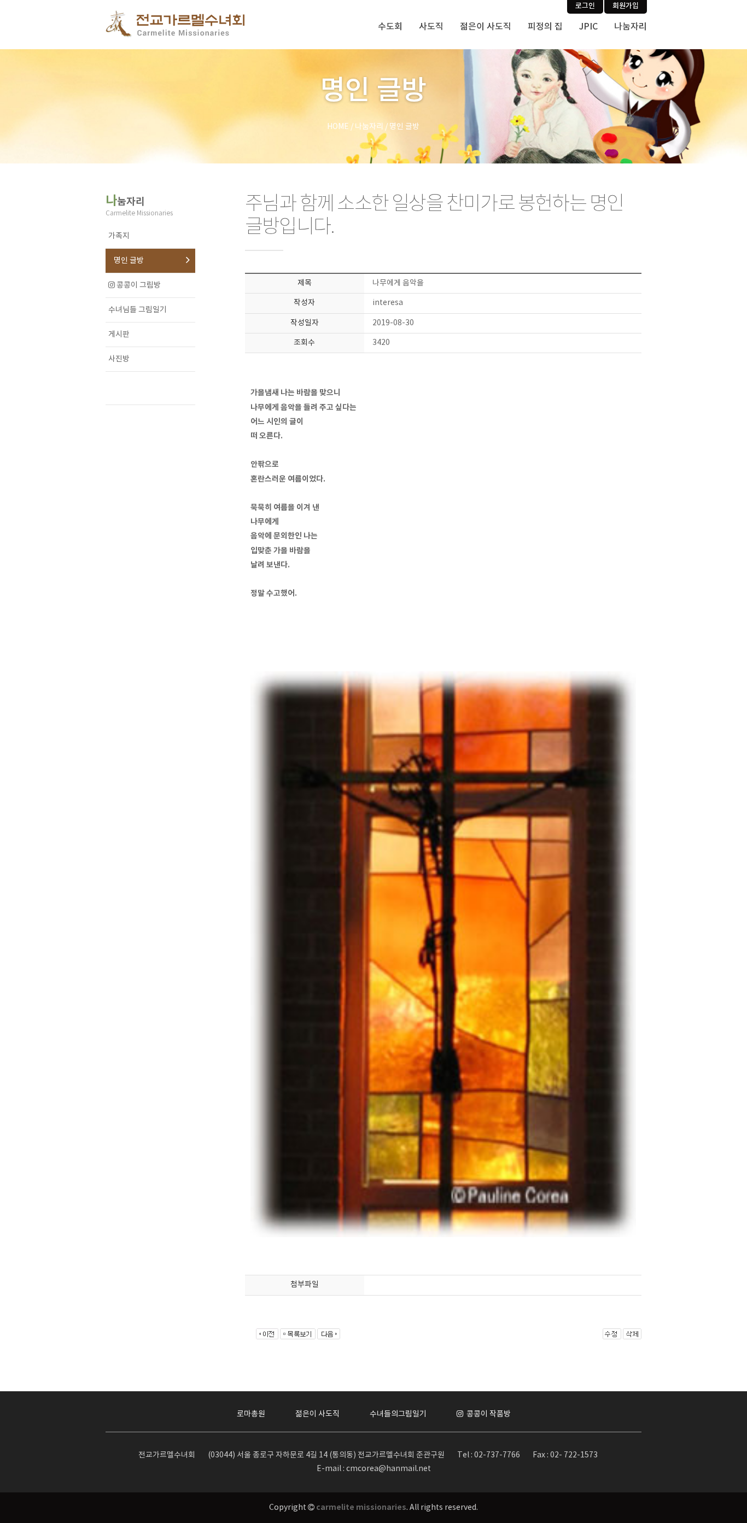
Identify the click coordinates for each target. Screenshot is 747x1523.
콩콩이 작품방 (488, 1414)
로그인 (585, 6)
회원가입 (625, 6)
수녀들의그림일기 (398, 1414)
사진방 (119, 359)
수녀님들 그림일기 (137, 310)
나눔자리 (630, 27)
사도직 (431, 27)
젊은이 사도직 (485, 27)
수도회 (390, 27)
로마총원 (251, 1414)
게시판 (119, 334)
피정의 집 (545, 27)
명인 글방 (129, 260)
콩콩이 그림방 (138, 285)
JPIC (588, 27)
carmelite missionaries (361, 1507)
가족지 (119, 236)
